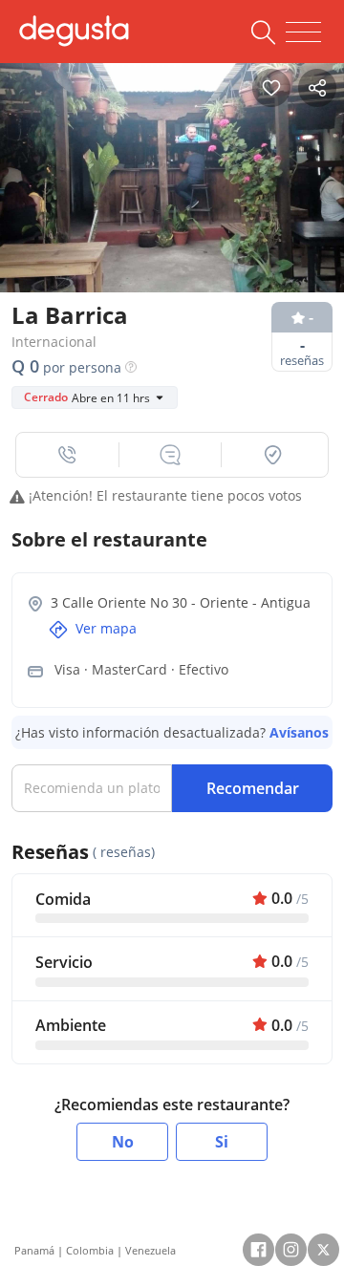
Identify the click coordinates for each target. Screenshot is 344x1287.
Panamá (34, 1250)
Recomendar (252, 788)
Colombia (90, 1250)
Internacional (54, 341)
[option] (172, 173)
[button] (67, 454)
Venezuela (150, 1250)
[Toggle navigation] (303, 32)
